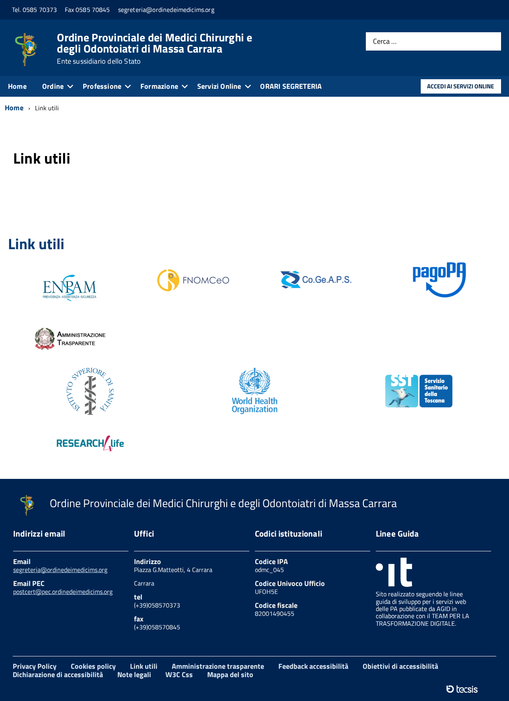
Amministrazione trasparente (218, 666)
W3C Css (179, 674)
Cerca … (384, 41)
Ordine (53, 86)
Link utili (143, 666)
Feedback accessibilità (313, 666)
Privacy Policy (34, 666)
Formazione (159, 86)
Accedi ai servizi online (460, 86)
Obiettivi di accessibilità (400, 666)
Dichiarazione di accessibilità (58, 674)
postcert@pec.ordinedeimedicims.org (63, 591)
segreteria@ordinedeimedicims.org (60, 569)
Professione (102, 86)
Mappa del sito (230, 674)
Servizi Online (219, 86)
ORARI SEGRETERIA (291, 86)
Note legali (134, 674)
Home (17, 86)
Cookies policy (93, 666)
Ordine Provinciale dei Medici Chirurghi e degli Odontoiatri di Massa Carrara (154, 48)
